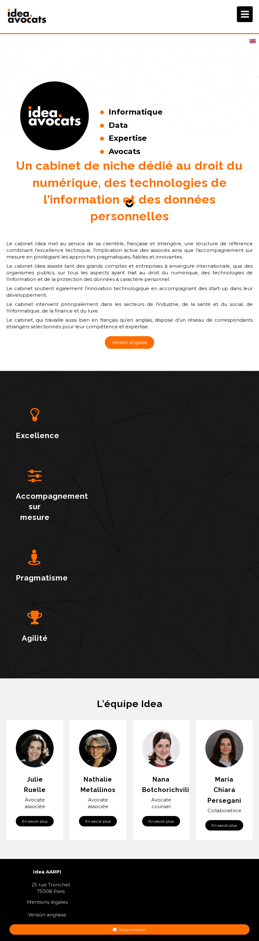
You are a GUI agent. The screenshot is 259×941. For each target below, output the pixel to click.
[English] (253, 43)
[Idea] (27, 24)
